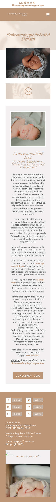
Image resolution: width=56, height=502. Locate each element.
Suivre (17, 399)
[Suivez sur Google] (8, 414)
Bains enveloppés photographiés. (28, 363)
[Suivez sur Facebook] (8, 400)
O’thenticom (27, 441)
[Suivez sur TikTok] (28, 407)
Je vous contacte (28, 375)
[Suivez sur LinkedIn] (8, 407)
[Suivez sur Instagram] (28, 400)
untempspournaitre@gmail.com (21, 425)
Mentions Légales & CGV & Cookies (23, 433)
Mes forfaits (32, 355)
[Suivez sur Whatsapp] (28, 414)
